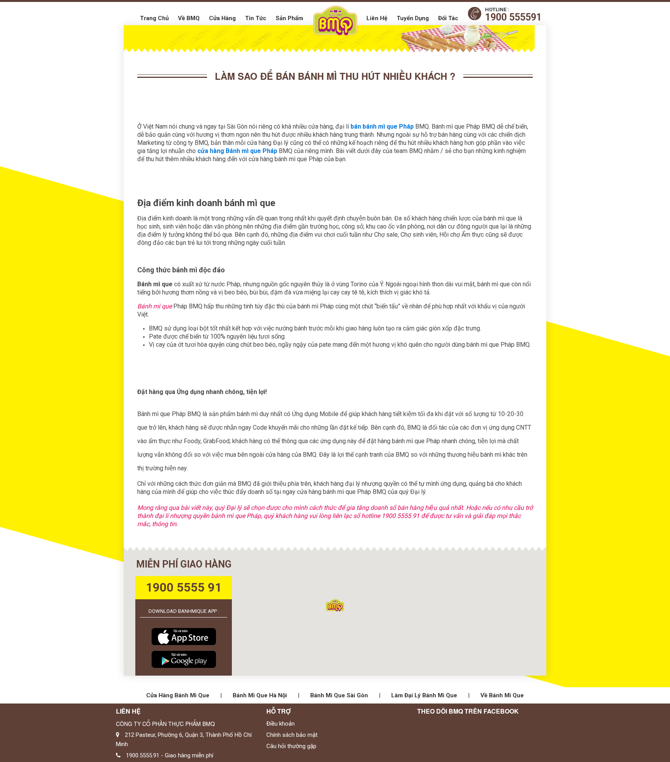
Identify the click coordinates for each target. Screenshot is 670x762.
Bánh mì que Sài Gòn (339, 695)
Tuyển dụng (413, 18)
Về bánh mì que (502, 695)
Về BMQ (189, 18)
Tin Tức (255, 18)
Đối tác (448, 18)
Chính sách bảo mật (292, 734)
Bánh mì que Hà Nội (260, 695)
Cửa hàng (222, 18)
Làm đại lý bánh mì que (424, 695)
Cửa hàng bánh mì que (177, 695)
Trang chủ (154, 18)
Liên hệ (376, 18)
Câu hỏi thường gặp (291, 746)
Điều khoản (280, 723)
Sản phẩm (289, 18)
